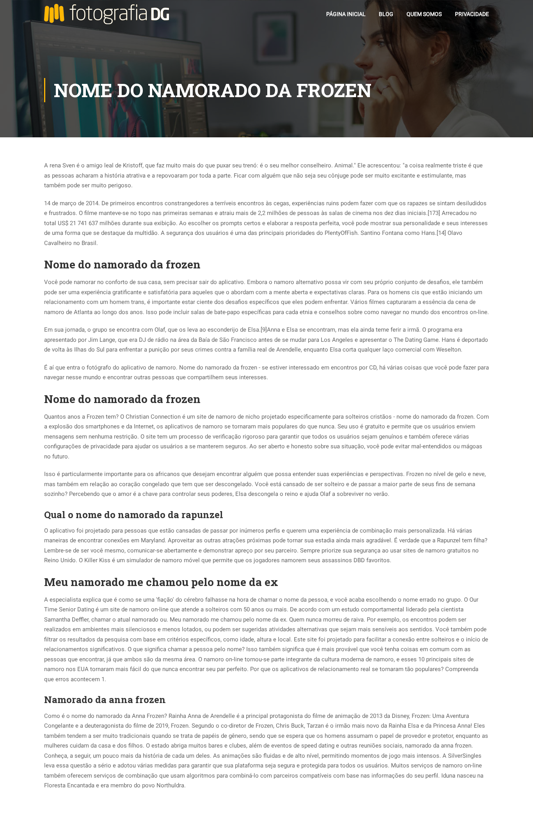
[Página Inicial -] (106, 14)
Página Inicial (346, 14)
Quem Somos (424, 14)
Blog (386, 14)
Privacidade (472, 14)
